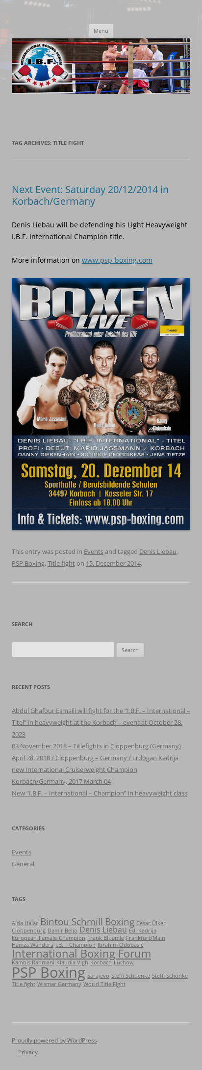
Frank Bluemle (105, 937)
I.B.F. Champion (75, 944)
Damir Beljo (62, 930)
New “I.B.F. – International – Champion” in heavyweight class (99, 793)
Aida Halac (25, 923)
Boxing (119, 921)
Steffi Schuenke (130, 975)
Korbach (101, 962)
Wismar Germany (59, 984)
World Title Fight (104, 984)
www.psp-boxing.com (117, 260)
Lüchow (124, 962)
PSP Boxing (28, 563)
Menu (101, 30)
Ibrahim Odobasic (120, 944)
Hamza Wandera (32, 944)
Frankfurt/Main (145, 937)
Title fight (61, 563)
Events (93, 551)
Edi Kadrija (142, 930)
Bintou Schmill (71, 921)
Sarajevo (98, 975)
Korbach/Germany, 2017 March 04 (61, 781)
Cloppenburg (29, 930)
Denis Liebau (158, 551)
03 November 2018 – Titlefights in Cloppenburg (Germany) (96, 745)
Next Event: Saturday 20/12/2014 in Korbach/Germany (90, 195)
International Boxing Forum (81, 953)
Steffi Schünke (170, 975)
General (23, 863)
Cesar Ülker (151, 923)
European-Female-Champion (48, 937)
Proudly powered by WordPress (54, 1040)
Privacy (28, 1052)
